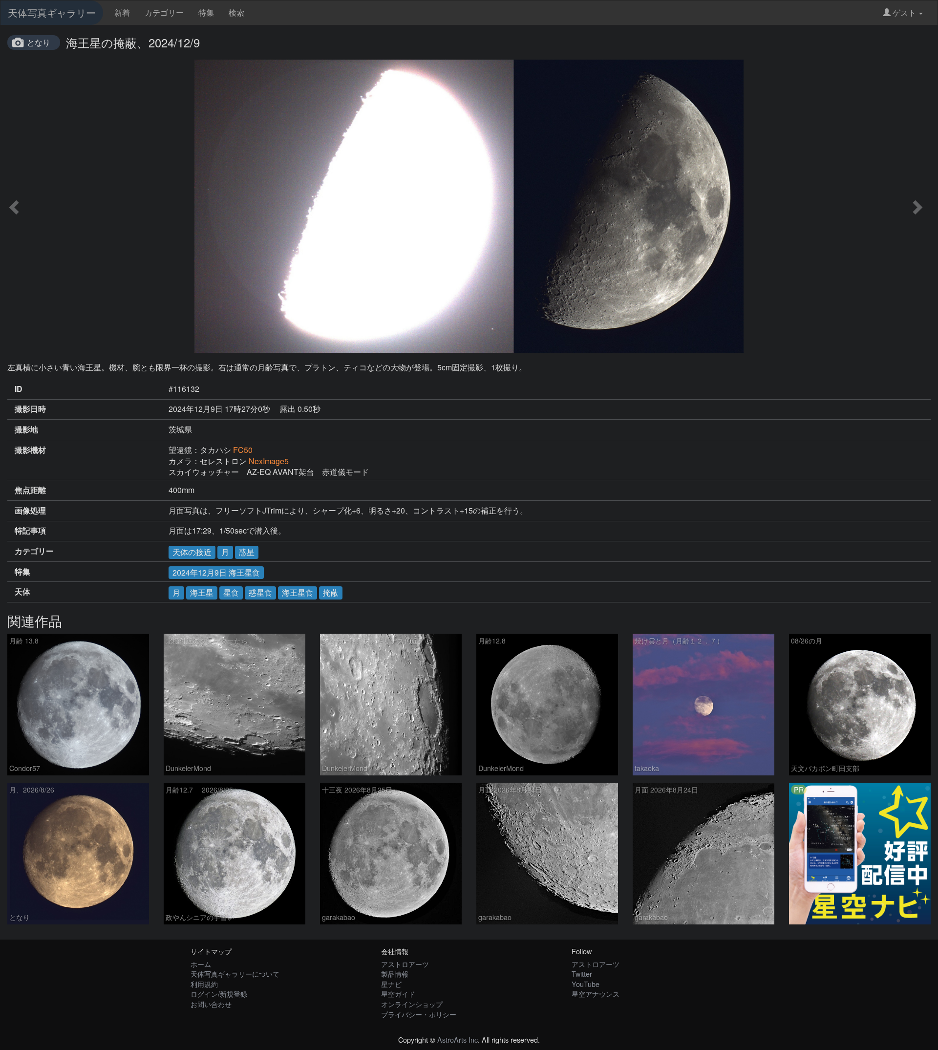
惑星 (247, 551)
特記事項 (30, 530)
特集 (206, 12)
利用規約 (204, 984)
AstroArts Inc (457, 1039)
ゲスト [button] (904, 12)
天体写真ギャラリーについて (235, 973)
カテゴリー (164, 12)
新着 (122, 12)
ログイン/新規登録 (219, 993)
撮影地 (26, 429)
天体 (22, 591)
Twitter (582, 973)
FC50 (243, 449)
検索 (236, 12)
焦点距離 (30, 490)
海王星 (201, 592)
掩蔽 (331, 592)
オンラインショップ (412, 1004)
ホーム (201, 964)
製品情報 (394, 973)
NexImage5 (269, 461)
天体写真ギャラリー (52, 12)
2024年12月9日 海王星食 (216, 572)
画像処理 (30, 510)
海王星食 (297, 592)
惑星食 (260, 592)
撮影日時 (30, 409)
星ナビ (391, 984)
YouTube (585, 984)
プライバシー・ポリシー (418, 1014)
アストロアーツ (405, 964)
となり (38, 42)
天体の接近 (192, 551)
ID (18, 389)
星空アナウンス (595, 993)
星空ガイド (398, 993)
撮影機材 (30, 450)
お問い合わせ (211, 1004)
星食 (231, 592)
